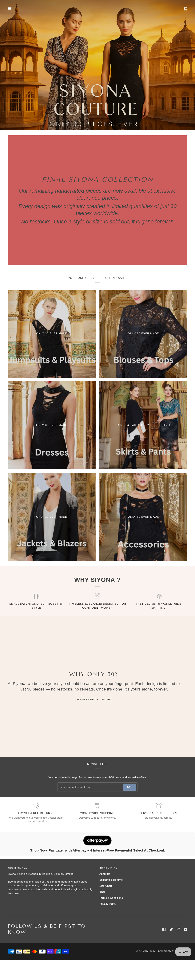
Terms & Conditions (111, 897)
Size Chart (105, 885)
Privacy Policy (107, 903)
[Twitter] (171, 929)
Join (130, 787)
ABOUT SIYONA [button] (17, 868)
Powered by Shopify (172, 951)
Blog (102, 891)
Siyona (144, 951)
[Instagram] (178, 929)
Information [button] (108, 868)
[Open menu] (13, 8)
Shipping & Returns (111, 879)
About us (104, 873)
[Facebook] (164, 929)
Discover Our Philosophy (93, 699)
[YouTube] (185, 929)
